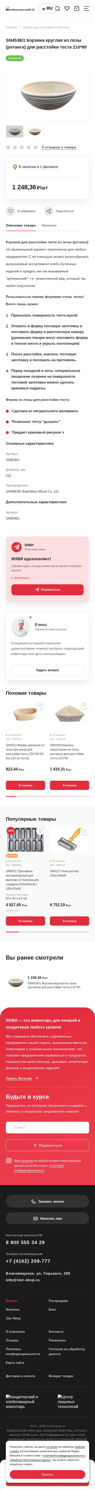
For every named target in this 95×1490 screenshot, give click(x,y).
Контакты (56, 1331)
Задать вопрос (47, 670)
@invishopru (21, 577)
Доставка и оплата (20, 1376)
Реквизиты (57, 1340)
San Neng (13, 1318)
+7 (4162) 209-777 (28, 1261)
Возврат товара (61, 1376)
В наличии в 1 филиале (38, 167)
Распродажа (58, 1301)
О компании (15, 1331)
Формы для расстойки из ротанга (46, 27)
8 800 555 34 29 (25, 1242)
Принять (47, 1474)
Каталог (11, 27)
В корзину (25, 785)
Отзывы (12, 1340)
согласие (27, 1161)
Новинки (12, 1309)
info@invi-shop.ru (23, 1280)
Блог (52, 1309)
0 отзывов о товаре (59, 147)
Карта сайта (15, 1362)
